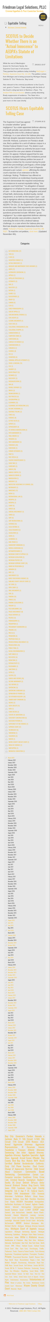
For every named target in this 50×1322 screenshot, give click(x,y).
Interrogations (39, 1207)
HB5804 (20, 1202)
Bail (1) (11, 284)
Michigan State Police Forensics (33, 1235)
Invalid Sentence (11, 1210)
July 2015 (10, 923)
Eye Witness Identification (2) (18, 430)
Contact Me (36, 1311)
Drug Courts (34, 1186)
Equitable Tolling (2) (15, 412)
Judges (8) (12, 509)
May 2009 (10, 1107)
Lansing (33, 1215)
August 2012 (11, 1010)
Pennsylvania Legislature (21, 1254)
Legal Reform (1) (14, 527)
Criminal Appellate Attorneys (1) (19, 360)
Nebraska (8, 1243)
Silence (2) (12, 703)
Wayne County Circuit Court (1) (19, 742)
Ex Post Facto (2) (14, 421)
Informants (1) (13, 487)
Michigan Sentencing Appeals (25, 1232)
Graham (16, 1199)
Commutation (24, 1174)
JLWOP (36, 1210)
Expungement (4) (14, 427)
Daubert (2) (12, 369)
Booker (17, 1163)
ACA (42, 1142)
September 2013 (12, 977)
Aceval (7, 1145)
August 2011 (11, 1040)
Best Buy (16, 1161)
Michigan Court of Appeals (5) (18, 554)
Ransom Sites (39, 1257)
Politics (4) (12, 618)
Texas (31, 1274)
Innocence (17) (13, 491)
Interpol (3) (12, 500)
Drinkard (16, 1186)
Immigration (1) (13, 478)
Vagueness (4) (13, 736)
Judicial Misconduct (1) (16, 512)
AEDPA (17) (12, 269)
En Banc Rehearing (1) (15, 409)
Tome (10, 1277)
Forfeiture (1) (13, 448)
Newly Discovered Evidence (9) (18, 578)
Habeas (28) (12, 469)
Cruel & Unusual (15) (15, 363)
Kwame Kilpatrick (21, 1215)
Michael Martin (10, 1226)
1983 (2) (11, 254)
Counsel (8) (12, 351)
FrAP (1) (11, 454)
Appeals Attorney (36, 1153)
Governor (8, 1199)
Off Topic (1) (12, 584)
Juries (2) (11, 515)
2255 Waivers (32, 1142)
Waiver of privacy (16, 1283)
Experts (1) (12, 424)
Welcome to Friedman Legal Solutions (22, 1304)
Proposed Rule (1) (14, 639)
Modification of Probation (14, 1240)
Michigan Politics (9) (15, 560)
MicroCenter (9, 1237)
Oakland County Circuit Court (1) (19, 581)
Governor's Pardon (24, 1136)
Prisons (8, 1257)
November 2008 (12, 1122)
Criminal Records (17, 1180)
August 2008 (11, 1130)
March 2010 (11, 1082)
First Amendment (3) (15, 442)
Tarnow (20, 1274)
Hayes (12, 1202)
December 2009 (12, 1090)
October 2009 (11, 1095)
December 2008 (12, 1120)
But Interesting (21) (15, 251)
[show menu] (43, 17)
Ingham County (38, 1204)
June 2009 (11, 1105)
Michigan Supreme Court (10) (18, 563)
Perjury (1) (12, 606)
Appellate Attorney (13, 1155)
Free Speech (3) (13, 457)
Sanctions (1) (13, 669)
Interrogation (26, 1207)
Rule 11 (17, 1139)
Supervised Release (10, 1274)
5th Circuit (27, 1139)
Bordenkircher (28, 1164)
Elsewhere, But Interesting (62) (19, 406)
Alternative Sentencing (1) (17, 272)
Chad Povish (38, 1166)
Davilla (8, 1183)
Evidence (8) (12, 418)
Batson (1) (12, 290)
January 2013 (11, 998)
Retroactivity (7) (14, 663)
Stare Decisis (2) (14, 712)
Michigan (21, 1226)
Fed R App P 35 (21, 1191)
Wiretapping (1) (13, 748)
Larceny (41, 1215)
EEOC (13, 1188)
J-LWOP (28, 1210)
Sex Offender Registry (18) (17, 697)
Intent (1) (11, 494)
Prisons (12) (12, 630)
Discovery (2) (13, 378)
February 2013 (12, 995)
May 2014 (10, 957)
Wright (19, 1289)
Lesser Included (18, 1218)
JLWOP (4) (11, 506)
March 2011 (11, 1053)
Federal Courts (37, 1191)
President (41, 1254)
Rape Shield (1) (13, 654)
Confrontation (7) (14, 345)
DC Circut (16, 1183)
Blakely (29, 1161)
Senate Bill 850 (39, 1265)
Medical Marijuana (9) (16, 548)
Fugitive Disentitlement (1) (17, 460)
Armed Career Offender (30, 1158)
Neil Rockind (16, 1243)
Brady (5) (12, 300)
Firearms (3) (12, 439)
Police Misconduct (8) (16, 612)
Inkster (7, 1207)
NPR (12, 1246)
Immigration (39, 1202)
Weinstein (14, 1289)
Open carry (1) (13, 587)
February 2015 (12, 935)
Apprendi (14, 1158)
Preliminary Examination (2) (17, 627)
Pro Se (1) (12, 633)
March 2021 (11, 758)
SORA (42, 1271)
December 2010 (12, 1060)
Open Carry (24, 1249)
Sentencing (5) (13, 688)
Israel (22, 1210)
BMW (36, 1161)
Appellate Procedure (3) (16, 278)
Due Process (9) (14, 397)
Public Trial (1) (13, 648)
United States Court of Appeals (28, 1277)
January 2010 (11, 1087)
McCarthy (40, 1221)
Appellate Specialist (30, 1155)
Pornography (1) (14, 621)
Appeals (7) (12, 275)
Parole (15, 1251)
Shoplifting (24, 1271)
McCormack (9, 1223)
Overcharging (34, 1249)
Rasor (16, 1260)
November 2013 (12, 972)
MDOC (18, 1223)
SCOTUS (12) (12, 675)
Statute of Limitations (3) (17, 715)
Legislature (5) (13, 533)
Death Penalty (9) (14, 372)
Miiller (17, 1237)
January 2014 (11, 967)
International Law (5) (15, 497)
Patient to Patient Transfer (26, 1251)
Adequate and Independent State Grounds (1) (23, 266)
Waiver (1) (12, 739)
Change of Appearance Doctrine (18, 1169)
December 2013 (12, 970)
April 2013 (11, 990)
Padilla (42, 1249)
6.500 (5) (11, 257)
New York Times (34, 1243)
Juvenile (29, 1213)
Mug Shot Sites (30, 1240)
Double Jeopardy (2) (15, 387)
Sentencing (35, 1268)
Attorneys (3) (13, 281)
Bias (23, 1161)
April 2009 (11, 1110)
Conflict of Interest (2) (16, 342)
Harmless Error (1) (15, 475)
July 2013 (10, 982)
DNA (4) (11, 384)
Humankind (29, 1202)
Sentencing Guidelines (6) (17, 691)
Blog (40, 1304)
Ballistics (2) (13, 287)
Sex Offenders (14, 1271)
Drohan (24, 1186)
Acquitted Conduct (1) (16, 260)
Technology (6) (13, 730)
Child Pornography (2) (16, 309)
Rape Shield (9, 1260)
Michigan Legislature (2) (16, 557)
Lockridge (8, 1221)
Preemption (33, 1254)
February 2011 (12, 1055)
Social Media (34, 1271)
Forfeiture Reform (23, 1196)
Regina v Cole (35, 1260)
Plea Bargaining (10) (15, 609)
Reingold (14, 1263)
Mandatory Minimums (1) (17, 545)
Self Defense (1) (13, 684)
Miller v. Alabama (28, 1237)
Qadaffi (31, 1257)
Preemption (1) (13, 624)
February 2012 (12, 1025)
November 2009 (12, 1092)
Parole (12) (12, 600)
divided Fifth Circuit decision (14, 93)
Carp (7, 1166)
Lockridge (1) (13, 539)
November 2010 (12, 1063)
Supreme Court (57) (15, 727)
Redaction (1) (13, 660)
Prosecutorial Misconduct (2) (18, 642)
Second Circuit (18, 1265)
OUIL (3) (11, 594)
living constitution (37, 1218)
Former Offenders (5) (15, 451)
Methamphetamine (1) (15, 551)
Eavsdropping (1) (14, 400)
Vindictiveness (14, 1280)
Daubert (40, 1180)
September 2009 (12, 1097)
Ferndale (8, 1194)
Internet (16, 1207)
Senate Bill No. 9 (10, 1268)
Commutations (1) (14, 333)
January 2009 (11, 1117)
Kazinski (9, 1215)
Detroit (26, 1183)
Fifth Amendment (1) (15, 433)
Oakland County (27, 1246)
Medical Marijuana (31, 1223)
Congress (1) (13, 348)
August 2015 (11, 920)
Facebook (21, 1188)
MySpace (41, 1240)
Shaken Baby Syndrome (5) (17, 700)
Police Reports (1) (14, 615)
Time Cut (37, 1274)
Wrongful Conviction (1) (17, 751)
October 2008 (11, 1125)
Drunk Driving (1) (14, 394)
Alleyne (31, 1150)
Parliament (8, 1251)
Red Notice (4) (13, 657)
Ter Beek (26, 1274)
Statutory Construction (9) (18, 718)
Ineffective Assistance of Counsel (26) (21, 484)
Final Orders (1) (14, 436)
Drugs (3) (12, 390)
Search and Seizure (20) (16, 678)
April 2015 (11, 930)
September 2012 (12, 1008)
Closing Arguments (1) (16, 321)
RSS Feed (10, 1295)
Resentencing (22, 1263)
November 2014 (12, 943)
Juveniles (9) (13, 524)
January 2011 (11, 1058)
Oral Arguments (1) (15, 591)
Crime (35, 1177)
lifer (26, 1218)
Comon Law (38, 1175)
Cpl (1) (11, 354)
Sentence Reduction (24, 1268)
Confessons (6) (13, 339)
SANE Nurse (8, 1265)
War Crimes (26, 1283)
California (40, 1164)
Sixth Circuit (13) (14, 706)
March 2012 (11, 1023)
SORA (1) (11, 709)
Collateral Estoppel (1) (16, 330)
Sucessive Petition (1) (15, 721)
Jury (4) (11, 518)
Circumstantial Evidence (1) (17, 315)
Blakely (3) (12, 293)
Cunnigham (31, 1180)
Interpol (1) (12, 503)
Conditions (27, 1177)
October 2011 (11, 1035)
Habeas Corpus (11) (15, 472)
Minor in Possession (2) (16, 566)
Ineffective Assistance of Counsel (18, 1204)
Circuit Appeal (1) (14, 312)
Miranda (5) (12, 569)
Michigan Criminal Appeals (17, 27)
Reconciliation (24, 1260)
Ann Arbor (22, 1153)
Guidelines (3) (13, 466)
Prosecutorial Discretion (20, 1257)
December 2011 (12, 1030)
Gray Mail (24, 1199)
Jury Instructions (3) (15, 521)
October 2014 (11, 945)
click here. (33, 231)
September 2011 (12, 1038)
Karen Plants (39, 1213)
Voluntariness (24, 1280)
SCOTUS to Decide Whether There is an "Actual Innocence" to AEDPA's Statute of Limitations (21, 46)
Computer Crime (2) (15, 336)
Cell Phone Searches (21, 1166)
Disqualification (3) (15, 381)
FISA (33, 1194)
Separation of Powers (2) (17, 694)
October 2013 (11, 975)
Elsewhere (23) (13, 403)
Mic (42, 1223)
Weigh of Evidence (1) (15, 745)
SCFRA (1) (11, 672)
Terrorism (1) (13, 733)
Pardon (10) (12, 597)
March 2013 (11, 993)
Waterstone (19, 1286)
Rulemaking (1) (13, 666)
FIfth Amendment (21, 1194)
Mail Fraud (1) (13, 542)
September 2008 (12, 1128)
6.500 (37, 1139)
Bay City (9, 1136)
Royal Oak (40, 1263)
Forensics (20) (13, 445)
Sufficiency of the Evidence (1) (18, 724)
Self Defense (28, 1265)
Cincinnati (18, 1172)
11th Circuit (18, 1142)
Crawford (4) (13, 357)
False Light (31, 1188)
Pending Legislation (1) (16, 603)
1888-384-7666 (25, 1311)
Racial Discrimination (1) (17, 651)
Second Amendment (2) (16, 681)
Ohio (16, 1249)
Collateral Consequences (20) (18, 327)
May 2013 (10, 987)
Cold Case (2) (13, 324)
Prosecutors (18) (14, 645)
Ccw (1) (11, 306)
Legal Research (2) (14, 530)
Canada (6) (12, 303)
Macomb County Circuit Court (24, 1221)
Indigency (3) (13, 481)
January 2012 (11, 1028)
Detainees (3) (13, 375)
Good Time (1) (13, 463)
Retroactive (31, 1263)
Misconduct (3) (13, 575)
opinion (25, 170)
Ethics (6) (12, 415)
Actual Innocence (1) (15, 263)
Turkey (15, 1277)
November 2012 (12, 1003)
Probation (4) (13, 636)
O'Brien (18, 1246)
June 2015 (10, 925)
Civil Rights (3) (13, 318)
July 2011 (10, 1043)
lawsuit (7, 1218)
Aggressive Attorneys (23, 1145)
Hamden (33, 1199)
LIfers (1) (11, 536)
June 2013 (10, 985)
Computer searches (13, 1177)
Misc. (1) (11, 572)
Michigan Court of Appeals (24, 1229)
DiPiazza (34, 1183)
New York (25, 1243)
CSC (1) (11, 366)
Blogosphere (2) (14, 297)
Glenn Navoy (38, 1196)
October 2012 (11, 1005)
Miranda (41, 1237)
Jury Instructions (18, 1213)
